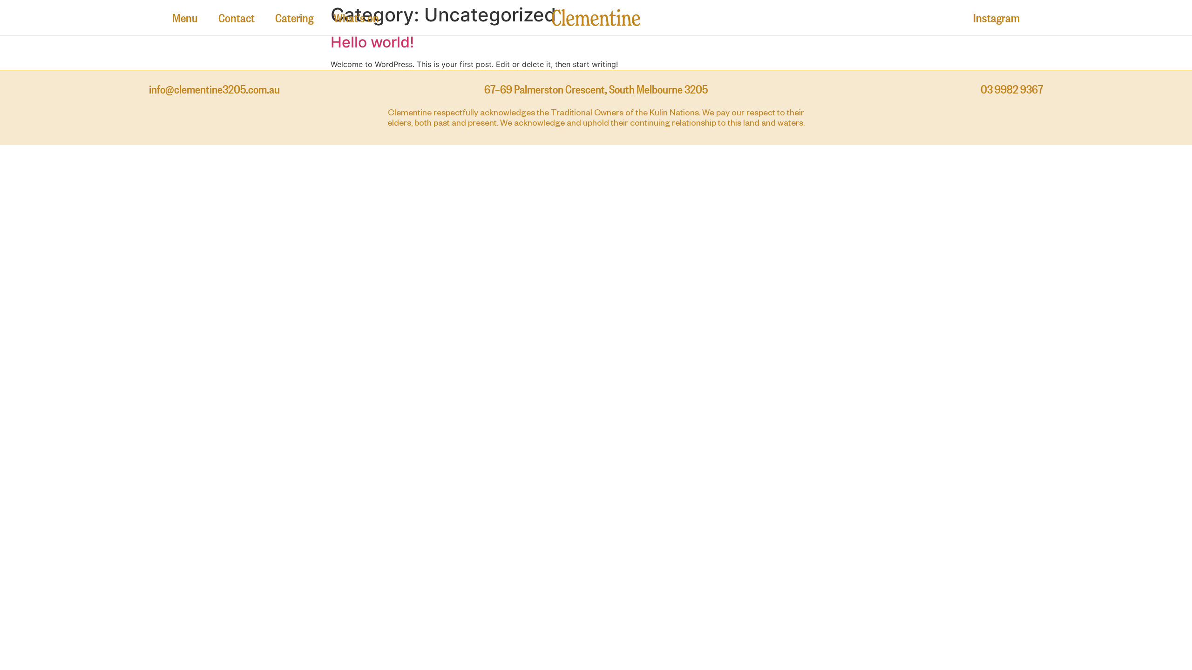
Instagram (996, 17)
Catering (294, 17)
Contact (236, 17)
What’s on (356, 17)
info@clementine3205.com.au (214, 88)
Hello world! (372, 42)
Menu (185, 17)
